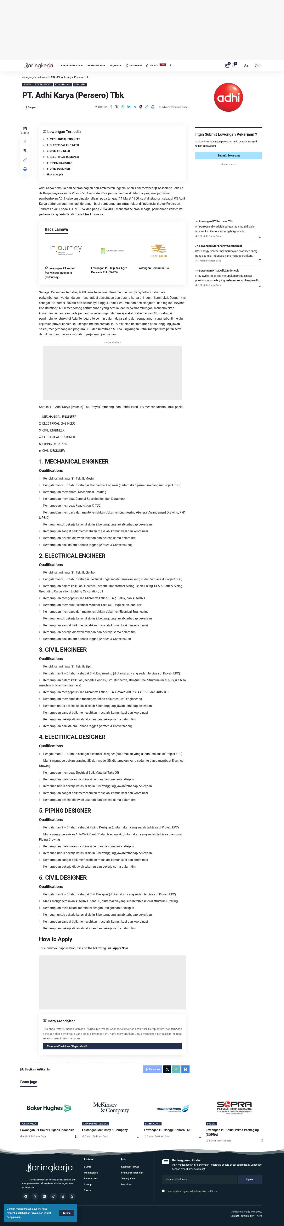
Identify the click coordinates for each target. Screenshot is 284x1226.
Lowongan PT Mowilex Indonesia (219, 270)
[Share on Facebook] (111, 107)
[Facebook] (25, 1196)
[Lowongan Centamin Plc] (159, 251)
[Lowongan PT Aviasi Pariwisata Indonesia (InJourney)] (66, 251)
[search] (239, 65)
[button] (147, 107)
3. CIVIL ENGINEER (58, 150)
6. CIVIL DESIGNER (58, 168)
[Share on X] (117, 107)
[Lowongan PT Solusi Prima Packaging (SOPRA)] (235, 1108)
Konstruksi (63, 84)
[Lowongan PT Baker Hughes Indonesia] (49, 1108)
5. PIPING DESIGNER (59, 162)
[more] (170, 65)
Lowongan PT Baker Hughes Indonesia (47, 1130)
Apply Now (120, 948)
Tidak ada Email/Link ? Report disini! (67, 1046)
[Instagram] (62, 1196)
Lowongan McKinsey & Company (105, 1130)
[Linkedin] (44, 1196)
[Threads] (72, 1196)
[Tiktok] (53, 1196)
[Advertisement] (142, 30)
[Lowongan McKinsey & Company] (111, 1108)
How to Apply (55, 174)
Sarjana (80, 84)
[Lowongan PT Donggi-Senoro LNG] (173, 1108)
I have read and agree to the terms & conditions (191, 1191)
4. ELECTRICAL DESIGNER (63, 156)
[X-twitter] (34, 1196)
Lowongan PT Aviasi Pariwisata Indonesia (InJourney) (60, 273)
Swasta (211, 1124)
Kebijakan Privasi (28, 1213)
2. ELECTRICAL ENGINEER (63, 145)
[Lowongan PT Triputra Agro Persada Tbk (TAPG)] (112, 251)
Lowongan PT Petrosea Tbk (216, 221)
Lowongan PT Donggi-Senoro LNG (167, 1130)
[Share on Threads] (141, 107)
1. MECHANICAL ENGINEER (63, 139)
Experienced (43, 84)
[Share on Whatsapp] (123, 107)
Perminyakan (29, 1124)
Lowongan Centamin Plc (153, 268)
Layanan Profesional (95, 1124)
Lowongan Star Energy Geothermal (220, 246)
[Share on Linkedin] (129, 107)
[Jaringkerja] (38, 65)
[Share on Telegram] (135, 107)
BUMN (27, 84)
